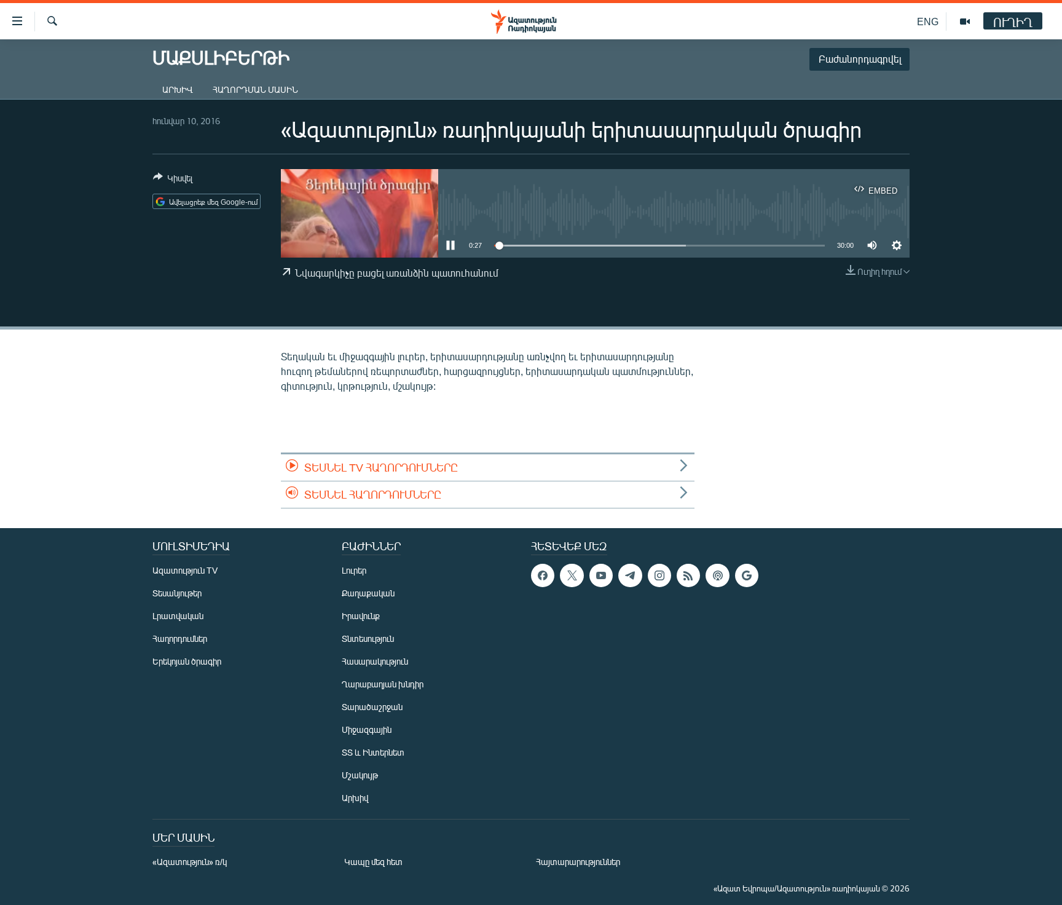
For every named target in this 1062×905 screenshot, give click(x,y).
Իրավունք (361, 616)
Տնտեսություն (368, 638)
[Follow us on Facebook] (542, 575)
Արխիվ (177, 89)
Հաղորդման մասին (255, 89)
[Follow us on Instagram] (659, 575)
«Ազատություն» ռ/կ (189, 861)
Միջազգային (366, 729)
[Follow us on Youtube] (601, 575)
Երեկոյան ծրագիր (186, 661)
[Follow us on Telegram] (630, 575)
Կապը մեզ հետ (373, 861)
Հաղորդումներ (179, 638)
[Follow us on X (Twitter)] (571, 575)
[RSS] (688, 575)
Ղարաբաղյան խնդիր (382, 684)
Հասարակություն (375, 661)
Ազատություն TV (185, 570)
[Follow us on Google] (746, 575)
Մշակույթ (360, 775)
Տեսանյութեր (177, 593)
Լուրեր (354, 570)
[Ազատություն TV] (964, 21)
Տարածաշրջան (372, 706)
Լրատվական (177, 616)
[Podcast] (717, 575)
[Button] (172, 180)
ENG (927, 21)
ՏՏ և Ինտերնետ (373, 752)
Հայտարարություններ (578, 861)
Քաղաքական (368, 593)
